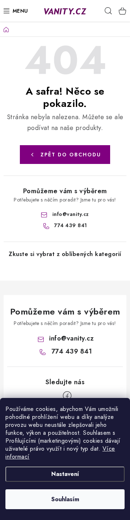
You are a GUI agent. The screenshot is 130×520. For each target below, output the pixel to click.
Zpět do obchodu (70, 154)
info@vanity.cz (70, 214)
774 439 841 (70, 225)
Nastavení (65, 474)
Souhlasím (65, 499)
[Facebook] (67, 395)
